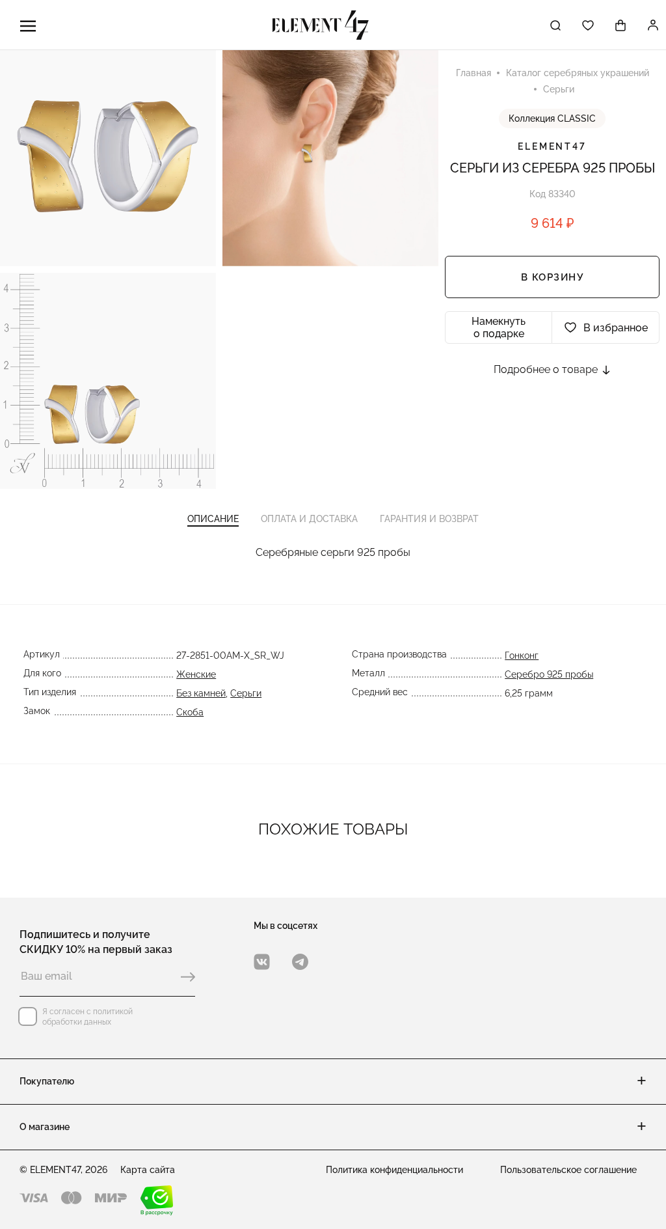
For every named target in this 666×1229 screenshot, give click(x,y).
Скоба (190, 712)
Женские (196, 674)
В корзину (552, 277)
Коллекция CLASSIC (552, 118)
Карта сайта (147, 1170)
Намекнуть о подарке (499, 327)
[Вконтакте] (262, 962)
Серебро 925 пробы (549, 674)
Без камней (201, 693)
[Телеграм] (300, 962)
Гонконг (522, 655)
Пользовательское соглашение (568, 1170)
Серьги (245, 693)
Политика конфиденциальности (394, 1170)
